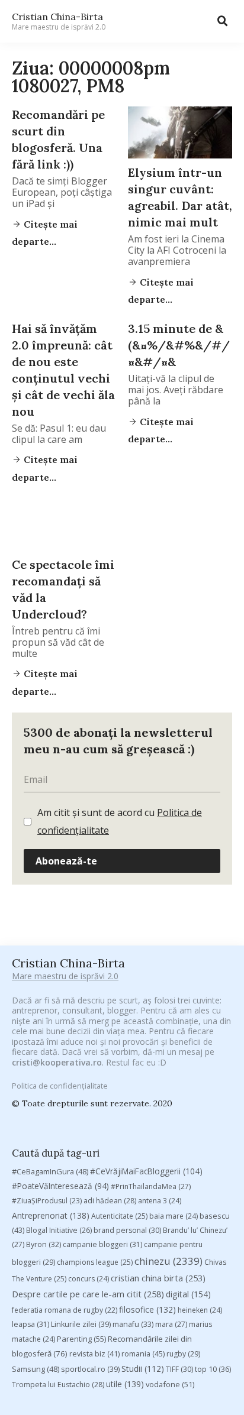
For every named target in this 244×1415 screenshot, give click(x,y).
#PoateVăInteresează (60, 1186)
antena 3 (159, 1201)
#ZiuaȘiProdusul (47, 1201)
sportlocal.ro (90, 1369)
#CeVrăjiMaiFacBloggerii (146, 1171)
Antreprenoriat (50, 1215)
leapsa (30, 1324)
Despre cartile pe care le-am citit (88, 1294)
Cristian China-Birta (58, 21)
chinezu (168, 1261)
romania (143, 1353)
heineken (200, 1310)
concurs (88, 1279)
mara (171, 1324)
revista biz (94, 1353)
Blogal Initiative (59, 1230)
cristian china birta (158, 1278)
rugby (183, 1354)
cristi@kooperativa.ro (57, 1062)
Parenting (81, 1338)
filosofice (147, 1309)
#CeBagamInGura (50, 1171)
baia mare (173, 1216)
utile (125, 1384)
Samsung (35, 1369)
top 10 (213, 1369)
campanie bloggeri (102, 1244)
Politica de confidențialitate (60, 1085)
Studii (142, 1368)
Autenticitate (119, 1216)
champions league (95, 1262)
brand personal (127, 1230)
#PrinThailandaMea (151, 1186)
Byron (43, 1244)
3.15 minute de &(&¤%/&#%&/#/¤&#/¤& (179, 345)
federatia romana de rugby (64, 1310)
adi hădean (110, 1201)
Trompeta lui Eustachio (58, 1385)
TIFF (179, 1369)
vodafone (170, 1384)
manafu (133, 1324)
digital (188, 1294)
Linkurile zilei (81, 1324)
